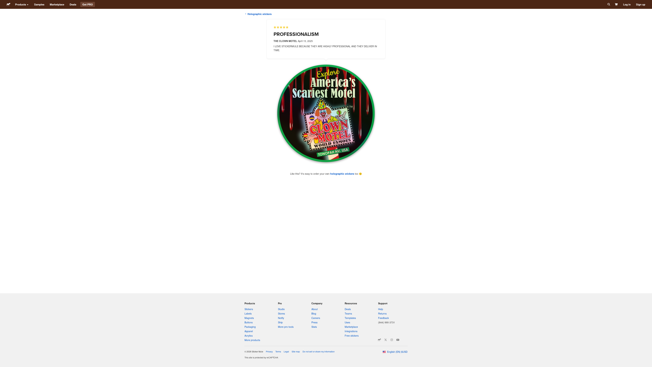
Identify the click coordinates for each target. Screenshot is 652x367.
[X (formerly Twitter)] (385, 340)
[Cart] (616, 4)
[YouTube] (397, 340)
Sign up (640, 4)
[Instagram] (391, 340)
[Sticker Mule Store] (379, 340)
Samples (39, 4)
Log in (627, 4)
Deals (73, 4)
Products (20, 4)
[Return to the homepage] (8, 4)
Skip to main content (2, 2)
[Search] (608, 4)
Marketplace (57, 4)
